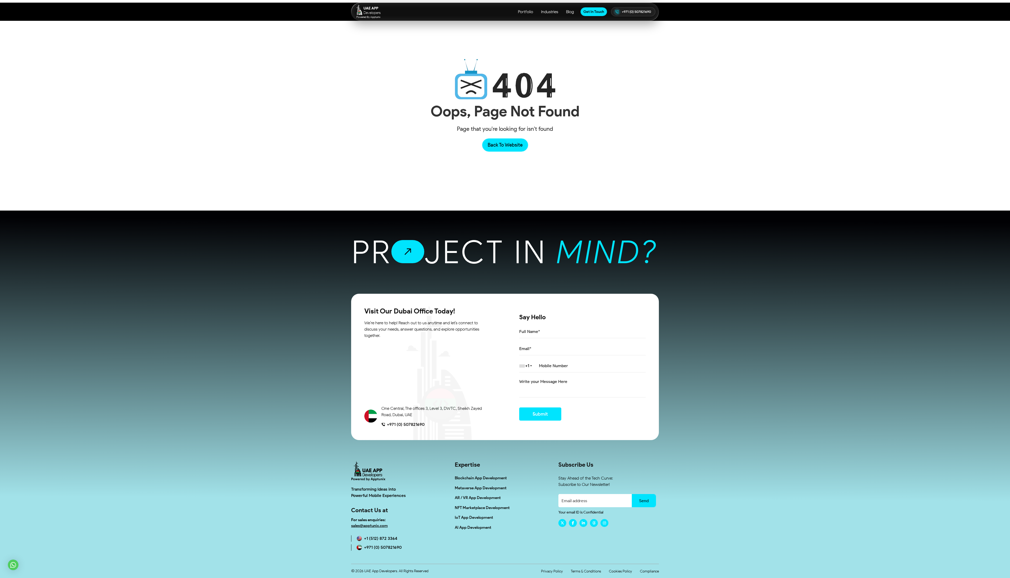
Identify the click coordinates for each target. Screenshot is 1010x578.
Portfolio (525, 11)
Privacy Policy (552, 571)
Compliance (649, 571)
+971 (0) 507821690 (636, 12)
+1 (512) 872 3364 (380, 538)
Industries (549, 11)
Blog (570, 11)
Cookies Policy (620, 571)
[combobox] (526, 366)
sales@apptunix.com (369, 525)
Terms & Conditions (586, 571)
